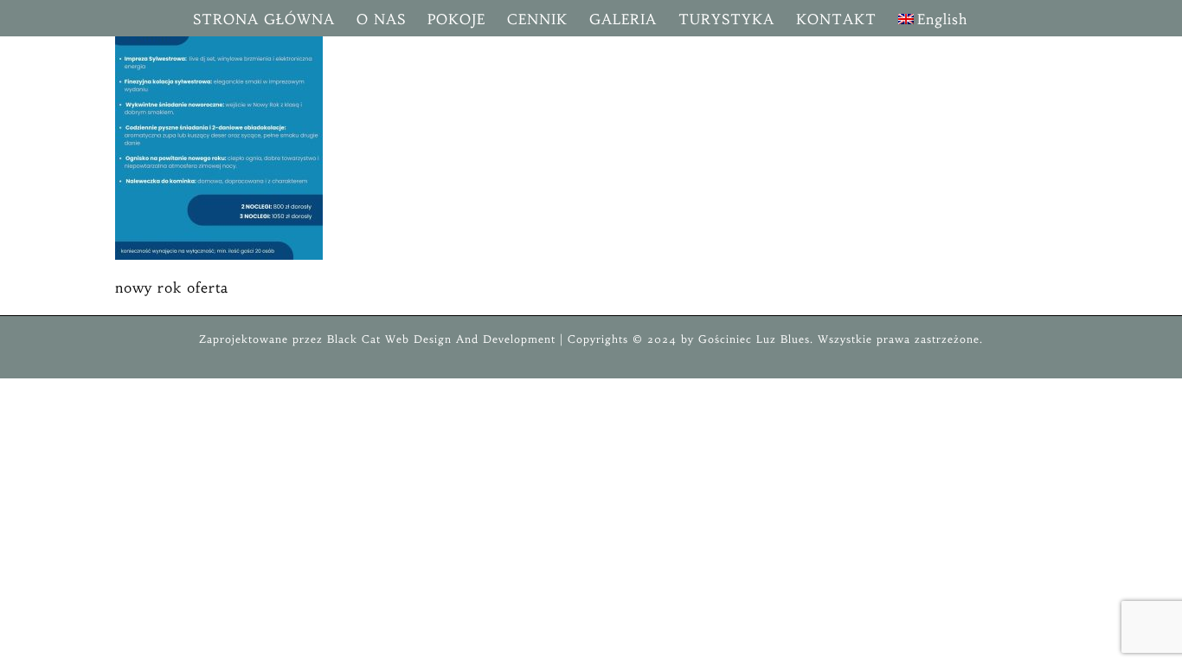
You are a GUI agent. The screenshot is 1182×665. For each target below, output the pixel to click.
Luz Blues (781, 338)
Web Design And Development (470, 338)
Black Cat (352, 338)
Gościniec (725, 338)
